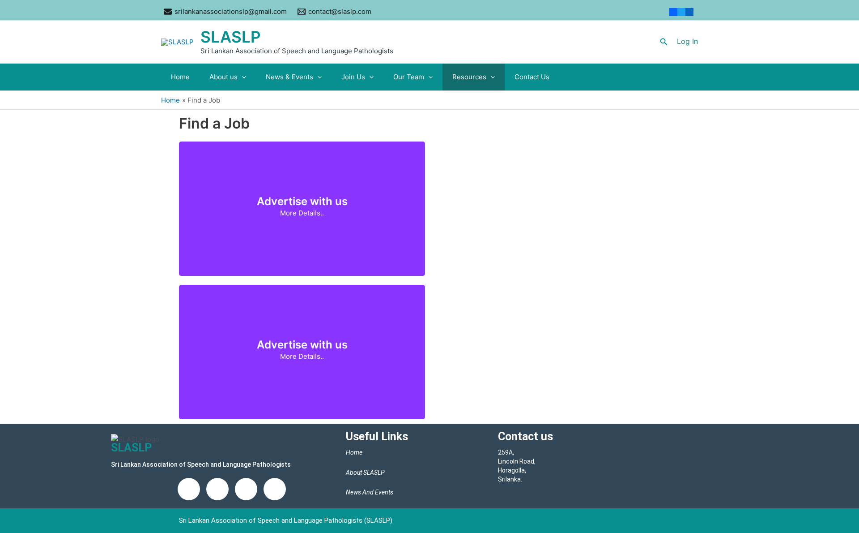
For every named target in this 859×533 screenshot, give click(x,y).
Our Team (408, 77)
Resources (469, 77)
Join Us (353, 77)
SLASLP (230, 36)
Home (180, 77)
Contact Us (532, 77)
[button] (664, 41)
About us (223, 77)
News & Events (289, 77)
